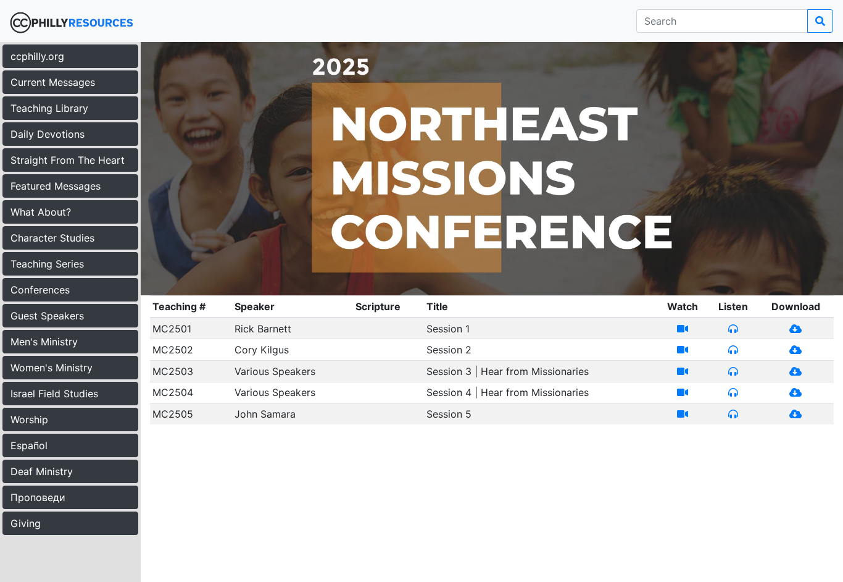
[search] (820, 21)
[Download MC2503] (795, 371)
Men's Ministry (44, 341)
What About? (40, 212)
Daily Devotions (47, 134)
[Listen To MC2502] (733, 350)
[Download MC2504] (795, 392)
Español (29, 445)
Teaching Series (47, 264)
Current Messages (52, 82)
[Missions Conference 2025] (492, 168)
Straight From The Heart (67, 160)
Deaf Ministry (41, 471)
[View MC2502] (682, 350)
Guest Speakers (47, 316)
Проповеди (37, 497)
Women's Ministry (51, 367)
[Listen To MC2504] (733, 392)
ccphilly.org (37, 56)
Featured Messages (55, 186)
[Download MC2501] (795, 329)
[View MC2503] (682, 371)
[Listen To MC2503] (733, 371)
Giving (25, 523)
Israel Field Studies (54, 393)
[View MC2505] (682, 414)
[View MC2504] (682, 392)
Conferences (40, 290)
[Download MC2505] (795, 414)
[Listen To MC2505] (733, 414)
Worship (29, 419)
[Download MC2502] (795, 350)
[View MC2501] (682, 329)
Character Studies (52, 238)
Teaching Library (49, 108)
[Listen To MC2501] (733, 329)
